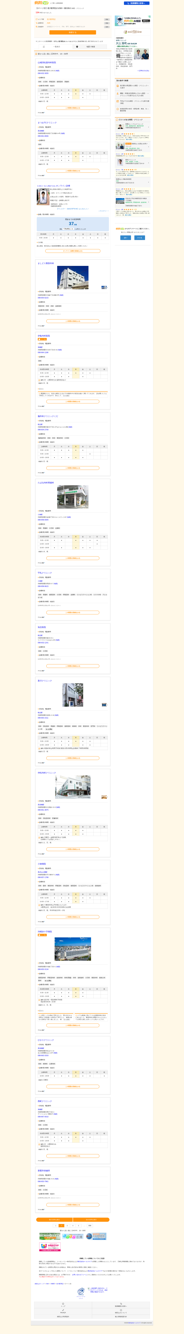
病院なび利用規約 (63, 1316)
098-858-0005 (43, 520)
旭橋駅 (40, 347)
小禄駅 (40, 514)
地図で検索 (90, 47)
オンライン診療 (53, 186)
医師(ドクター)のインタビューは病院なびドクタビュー (150, 29)
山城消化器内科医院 (47, 62)
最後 (89, 1225)
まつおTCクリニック (47, 122)
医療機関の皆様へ (138, 3)
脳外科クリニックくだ (48, 416)
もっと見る (49, 729)
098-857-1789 (43, 877)
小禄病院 (42, 864)
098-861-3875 (43, 810)
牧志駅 (40, 424)
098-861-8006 (43, 136)
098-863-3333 (43, 1055)
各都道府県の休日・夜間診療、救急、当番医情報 (133, 110)
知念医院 (42, 627)
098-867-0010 (43, 1117)
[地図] (57, 70)
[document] (73, 87)
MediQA (63, 1312)
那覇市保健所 (44, 1171)
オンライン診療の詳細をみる (73, 251)
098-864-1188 (43, 352)
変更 (107, 19)
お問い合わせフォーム (79, 1274)
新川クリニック (45, 681)
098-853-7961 (43, 1181)
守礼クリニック (45, 573)
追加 (107, 27)
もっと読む (66, 395)
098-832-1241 (43, 643)
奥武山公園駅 (42, 872)
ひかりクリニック (46, 1040)
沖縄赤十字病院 (45, 931)
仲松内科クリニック (47, 773)
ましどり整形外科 (46, 263)
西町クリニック (45, 1101)
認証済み (128, 143)
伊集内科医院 (44, 336)
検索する (73, 32)
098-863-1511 (43, 718)
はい (125, 237)
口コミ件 (43, 339)
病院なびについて (121, 1313)
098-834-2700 (43, 430)
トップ (63, 1306)
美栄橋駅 (41, 131)
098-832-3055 (43, 73)
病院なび (41, 2)
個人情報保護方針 (121, 1316)
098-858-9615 (43, 586)
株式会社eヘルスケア (85, 1261)
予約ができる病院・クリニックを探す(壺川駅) (134, 102)
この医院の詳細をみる (72, 108)
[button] (118, 56)
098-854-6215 (43, 298)
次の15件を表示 (91, 1219)
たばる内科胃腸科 (46, 483)
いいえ (139, 237)
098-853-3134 (43, 969)
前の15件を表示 (54, 1219)
